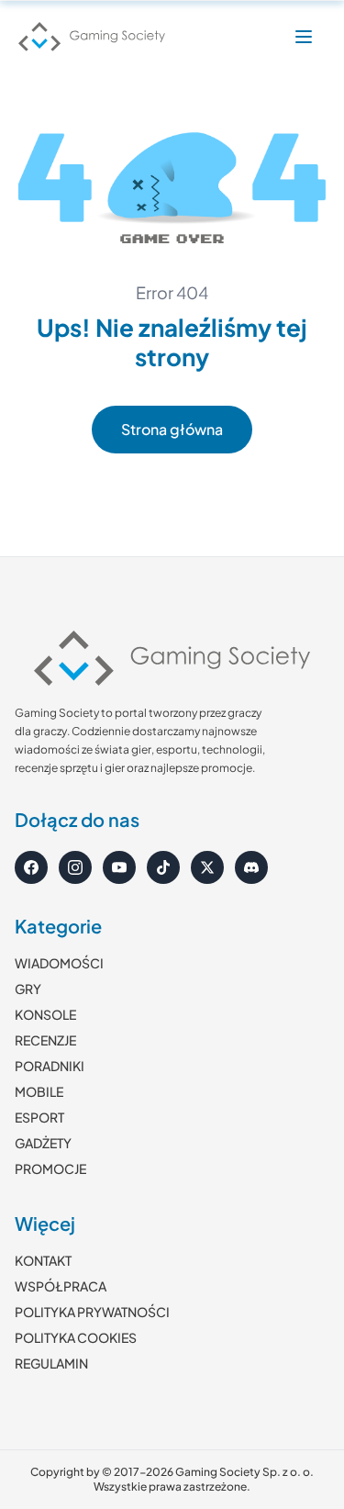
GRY (28, 988)
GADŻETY (43, 1143)
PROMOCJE (50, 1168)
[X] (207, 867)
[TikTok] (163, 867)
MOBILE (39, 1091)
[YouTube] (119, 867)
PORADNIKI (49, 1065)
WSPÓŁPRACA (60, 1286)
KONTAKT (43, 1260)
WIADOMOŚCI (59, 963)
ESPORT (39, 1117)
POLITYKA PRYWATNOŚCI (92, 1311)
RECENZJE (45, 1040)
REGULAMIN (51, 1363)
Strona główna (172, 429)
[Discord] (251, 867)
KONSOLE (45, 1014)
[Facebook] (31, 867)
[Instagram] (75, 867)
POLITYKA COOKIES (76, 1337)
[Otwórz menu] (304, 37)
